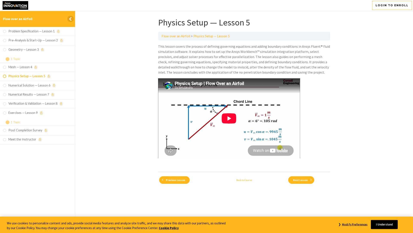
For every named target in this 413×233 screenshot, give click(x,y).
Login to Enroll (392, 5)
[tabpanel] (244, 106)
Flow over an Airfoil (17, 19)
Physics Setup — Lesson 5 (211, 36)
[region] (206, 225)
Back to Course (244, 180)
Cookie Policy (169, 228)
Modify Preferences (354, 224)
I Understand (384, 224)
